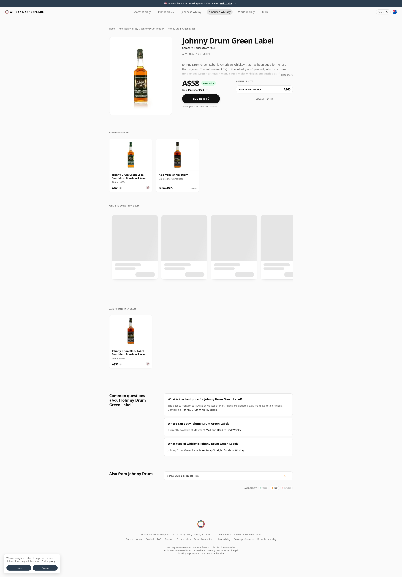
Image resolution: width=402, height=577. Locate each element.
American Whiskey (128, 28)
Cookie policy (48, 561)
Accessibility (224, 539)
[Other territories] (395, 12)
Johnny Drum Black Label (180, 475)
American (220, 12)
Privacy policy (184, 539)
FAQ (159, 539)
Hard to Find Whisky (229, 430)
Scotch (142, 12)
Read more (287, 74)
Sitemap (169, 539)
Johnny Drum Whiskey (152, 28)
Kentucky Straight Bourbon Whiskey (223, 450)
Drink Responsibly (266, 539)
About (139, 539)
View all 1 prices (264, 98)
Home (112, 28)
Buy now (199, 99)
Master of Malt (202, 430)
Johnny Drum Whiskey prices (200, 409)
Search (129, 539)
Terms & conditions (204, 539)
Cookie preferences (244, 539)
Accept (45, 568)
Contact (150, 539)
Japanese (191, 12)
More (265, 12)
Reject (19, 568)
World (246, 12)
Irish (166, 12)
